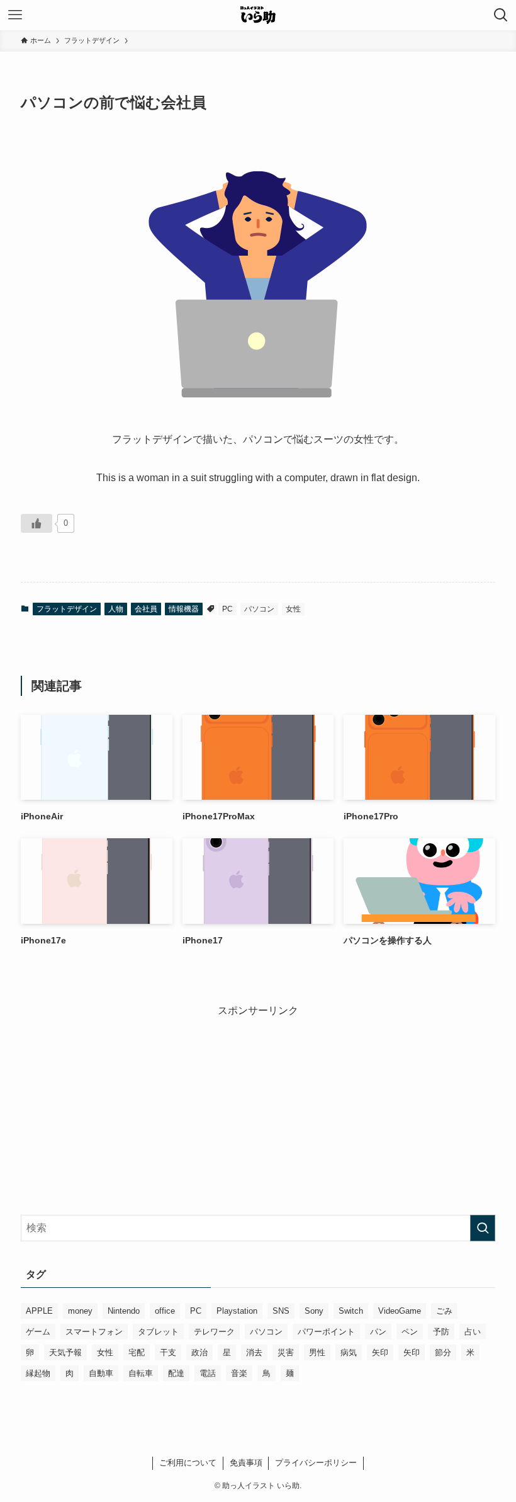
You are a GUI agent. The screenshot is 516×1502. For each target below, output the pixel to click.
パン (378, 1331)
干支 (168, 1352)
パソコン (259, 609)
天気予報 (65, 1352)
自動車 (101, 1373)
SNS (280, 1311)
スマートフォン (94, 1331)
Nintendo (124, 1311)
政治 (199, 1352)
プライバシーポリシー (316, 1462)
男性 (317, 1352)
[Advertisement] (258, 1106)
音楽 (239, 1373)
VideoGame (399, 1311)
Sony (314, 1311)
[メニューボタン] (15, 15)
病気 (348, 1352)
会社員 (146, 609)
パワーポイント (326, 1331)
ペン (409, 1331)
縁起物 (38, 1373)
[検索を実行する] (482, 1228)
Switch (351, 1311)
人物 (115, 609)
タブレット (158, 1331)
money (80, 1311)
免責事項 (246, 1462)
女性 (293, 609)
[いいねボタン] (36, 523)
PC (227, 609)
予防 (441, 1331)
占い (472, 1331)
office (165, 1311)
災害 (286, 1352)
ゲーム (38, 1331)
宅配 (136, 1352)
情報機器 (184, 609)
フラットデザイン (66, 609)
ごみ (444, 1311)
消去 (254, 1352)
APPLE (39, 1311)
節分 (443, 1352)
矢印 (380, 1352)
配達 (176, 1373)
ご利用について (187, 1462)
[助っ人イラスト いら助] (257, 15)
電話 (207, 1373)
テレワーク (214, 1331)
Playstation (236, 1311)
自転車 (140, 1373)
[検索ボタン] (501, 15)
